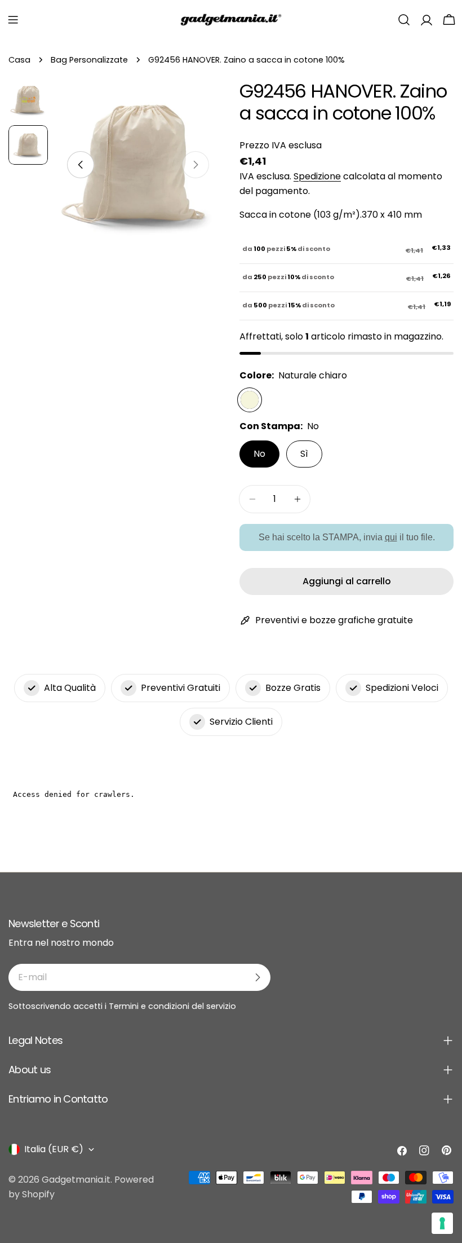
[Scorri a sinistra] (80, 164)
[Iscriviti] (257, 977)
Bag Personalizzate (89, 59)
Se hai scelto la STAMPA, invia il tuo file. (347, 537)
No (259, 453)
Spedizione (317, 176)
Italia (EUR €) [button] (53, 1149)
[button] (13, 19)
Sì (304, 453)
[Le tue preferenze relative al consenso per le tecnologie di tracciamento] (442, 1223)
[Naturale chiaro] (249, 400)
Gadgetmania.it (76, 1179)
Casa (19, 59)
